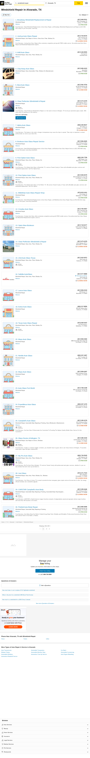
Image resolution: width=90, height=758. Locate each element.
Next (49, 529)
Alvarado (12, 522)
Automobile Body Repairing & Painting (36, 423)
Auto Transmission (6, 650)
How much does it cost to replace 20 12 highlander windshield (18, 590)
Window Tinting (5, 652)
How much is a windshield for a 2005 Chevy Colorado (16, 599)
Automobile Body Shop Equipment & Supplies (58, 492)
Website (17, 24)
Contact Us (22, 118)
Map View (7, 14)
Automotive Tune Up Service (39, 654)
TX (7, 522)
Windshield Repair (20, 22)
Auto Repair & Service (31, 38)
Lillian (47, 639)
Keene (25, 639)
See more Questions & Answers (45, 603)
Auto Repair (19, 522)
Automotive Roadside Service (9, 656)
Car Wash (63, 650)
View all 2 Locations (82, 275)
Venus (3, 639)
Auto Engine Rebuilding (67, 654)
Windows (40, 440)
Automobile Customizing (67, 652)
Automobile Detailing (6, 654)
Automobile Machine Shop (38, 652)
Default (84, 15)
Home (2, 522)
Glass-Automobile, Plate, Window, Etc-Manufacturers (40, 71)
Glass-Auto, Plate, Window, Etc (46, 38)
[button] (86, 3)
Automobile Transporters (37, 650)
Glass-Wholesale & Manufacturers (55, 423)
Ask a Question (46, 585)
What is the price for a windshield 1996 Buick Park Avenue (17, 595)
